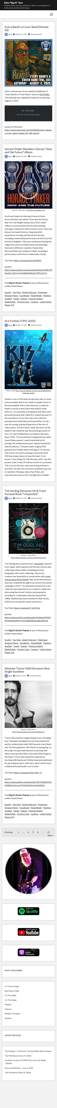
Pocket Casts (23, 302)
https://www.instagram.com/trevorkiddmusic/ (28, 732)
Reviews (8, 1018)
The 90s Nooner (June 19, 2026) (18, 1056)
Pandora (47, 295)
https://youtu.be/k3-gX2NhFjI (27, 260)
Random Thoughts (12, 1013)
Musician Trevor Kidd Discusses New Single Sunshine (27, 670)
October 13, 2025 (21, 498)
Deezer (24, 298)
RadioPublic (10, 302)
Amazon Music (11, 295)
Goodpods (24, 295)
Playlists (8, 1004)
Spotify (8, 292)
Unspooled (38, 563)
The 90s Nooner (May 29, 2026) (18, 1072)
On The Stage (11, 1000)
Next (50, 835)
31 (48, 832)
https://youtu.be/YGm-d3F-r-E (28, 772)
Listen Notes (45, 302)
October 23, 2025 (21, 34)
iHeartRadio (36, 295)
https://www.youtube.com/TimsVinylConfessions (28, 558)
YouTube (17, 292)
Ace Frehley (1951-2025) (20, 320)
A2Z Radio (44, 94)
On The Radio (10, 995)
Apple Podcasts (29, 292)
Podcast (8, 1009)
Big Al (10, 34)
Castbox (34, 302)
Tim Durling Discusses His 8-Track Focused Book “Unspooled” (25, 492)
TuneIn (16, 298)
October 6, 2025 (20, 676)
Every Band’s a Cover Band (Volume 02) (27, 28)
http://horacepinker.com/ (36, 210)
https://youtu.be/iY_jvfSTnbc (27, 608)
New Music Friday (12, 991)
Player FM (9, 305)
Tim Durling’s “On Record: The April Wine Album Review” (28, 1051)
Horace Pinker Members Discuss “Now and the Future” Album (28, 150)
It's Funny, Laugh (12, 986)
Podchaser (42, 292)
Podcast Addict (36, 298)
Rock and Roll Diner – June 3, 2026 (19, 1068)
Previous (9, 832)
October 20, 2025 (21, 156)
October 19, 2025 (21, 325)
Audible (8, 298)
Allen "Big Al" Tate (13, 2)
